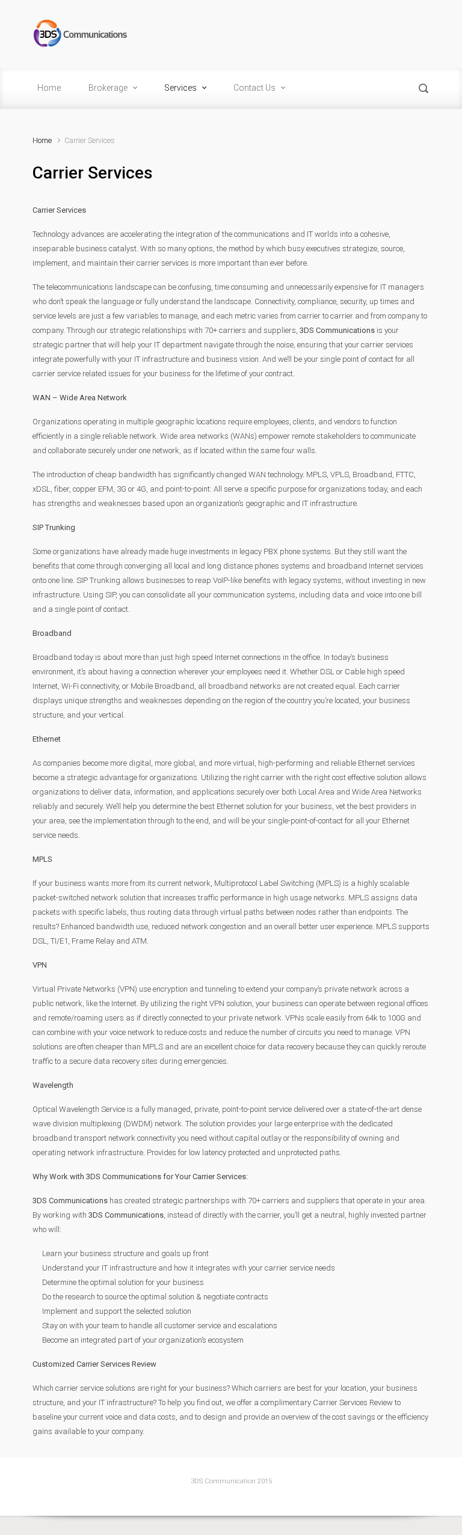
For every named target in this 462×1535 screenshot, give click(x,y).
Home (42, 140)
